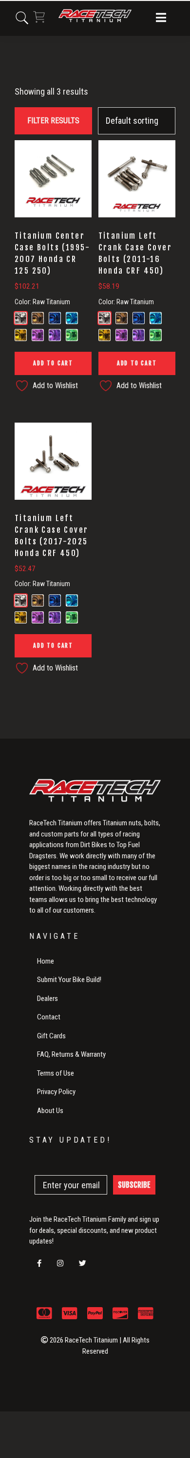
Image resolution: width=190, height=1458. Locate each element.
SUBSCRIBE (134, 1185)
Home (45, 961)
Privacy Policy (56, 1091)
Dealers (47, 998)
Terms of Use (55, 1073)
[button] (161, 18)
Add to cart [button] (53, 363)
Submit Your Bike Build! (69, 979)
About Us (50, 1110)
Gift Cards (51, 1036)
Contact (48, 1017)
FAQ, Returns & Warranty (71, 1054)
